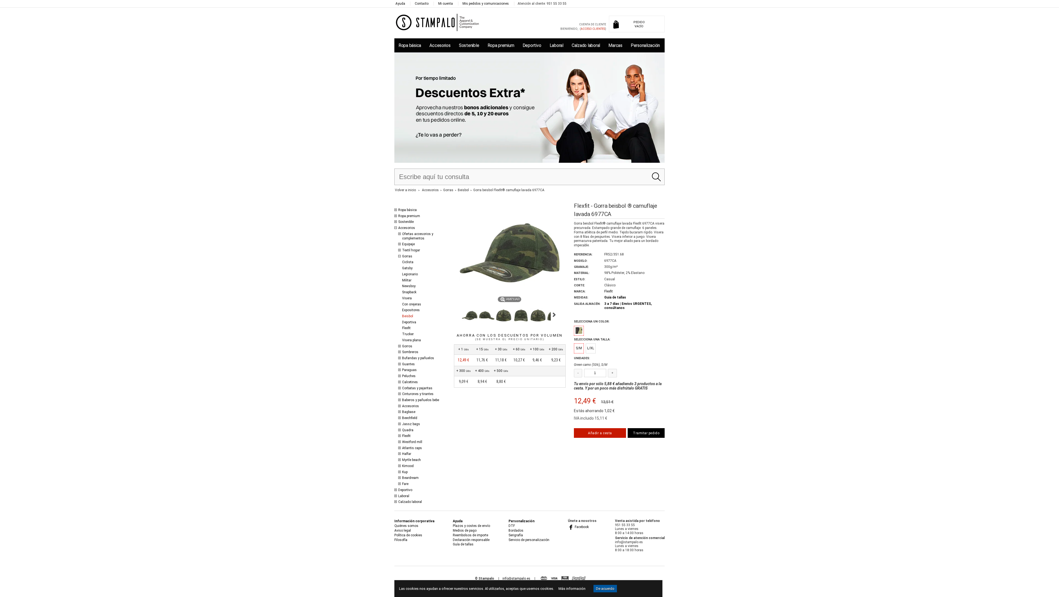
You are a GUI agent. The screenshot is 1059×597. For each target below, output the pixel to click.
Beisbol (407, 316)
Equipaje (408, 244)
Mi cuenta (445, 4)
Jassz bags (411, 424)
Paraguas (409, 370)
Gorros (407, 346)
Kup (405, 472)
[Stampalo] (437, 22)
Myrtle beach (411, 460)
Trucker (408, 334)
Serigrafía (516, 535)
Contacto (422, 4)
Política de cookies (408, 535)
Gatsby (407, 268)
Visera (407, 298)
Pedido (639, 24)
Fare (405, 484)
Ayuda (400, 4)
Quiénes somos (406, 526)
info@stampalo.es (516, 578)
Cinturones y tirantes (418, 394)
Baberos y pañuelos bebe (420, 400)
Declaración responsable (471, 540)
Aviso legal (402, 530)
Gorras (407, 256)
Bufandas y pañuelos (418, 358)
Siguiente (554, 314)
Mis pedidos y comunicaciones (485, 4)
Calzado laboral (586, 45)
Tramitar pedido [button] (646, 433)
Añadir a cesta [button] (600, 433)
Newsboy (409, 286)
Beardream (410, 478)
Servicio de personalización (529, 540)
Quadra (407, 430)
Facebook (581, 527)
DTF (512, 526)
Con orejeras (411, 304)
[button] (469, 315)
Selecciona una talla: (592, 339)
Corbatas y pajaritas (417, 388)
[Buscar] (656, 176)
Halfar (406, 454)
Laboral (556, 45)
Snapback (409, 292)
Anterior (456, 314)
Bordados (516, 530)
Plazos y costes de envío (471, 526)
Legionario (410, 274)
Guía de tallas (463, 544)
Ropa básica (410, 45)
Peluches (409, 376)
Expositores (411, 310)
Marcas (615, 45)
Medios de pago (465, 530)
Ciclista (407, 262)
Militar (406, 280)
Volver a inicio (405, 190)
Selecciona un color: (591, 321)
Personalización (645, 45)
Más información (571, 589)
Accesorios (439, 45)
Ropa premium (501, 45)
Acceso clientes (593, 28)
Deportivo (532, 45)
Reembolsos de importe (470, 535)
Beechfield (409, 418)
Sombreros (410, 352)
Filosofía (400, 540)
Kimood (408, 466)
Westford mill (412, 442)
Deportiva (409, 322)
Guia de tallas (615, 297)
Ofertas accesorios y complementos (417, 236)
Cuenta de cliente (592, 24)
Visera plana (411, 340)
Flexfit (406, 328)
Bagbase (408, 412)
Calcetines (410, 382)
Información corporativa (414, 521)
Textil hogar (411, 250)
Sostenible (469, 45)
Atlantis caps (412, 448)
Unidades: (582, 358)
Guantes (408, 364)
